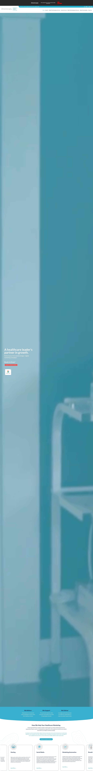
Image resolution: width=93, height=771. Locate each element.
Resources (73, 10)
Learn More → (13, 766)
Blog (83, 10)
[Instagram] (84, 6)
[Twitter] (89, 6)
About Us (46, 10)
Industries (64, 10)
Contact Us (90, 10)
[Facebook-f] (88, 6)
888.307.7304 (37, 6)
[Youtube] (86, 6)
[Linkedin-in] (91, 6)
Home (44, 10)
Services (54, 10)
